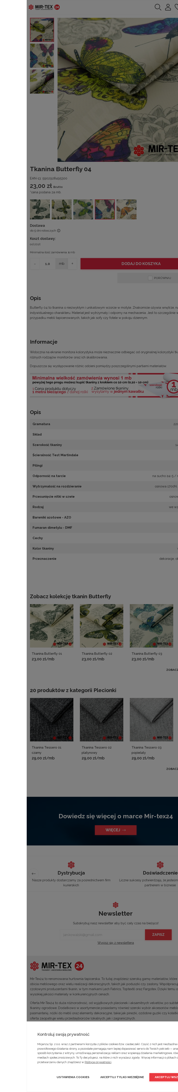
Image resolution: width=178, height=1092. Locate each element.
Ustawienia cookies (73, 1077)
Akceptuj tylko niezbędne (122, 1077)
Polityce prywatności (98, 1062)
